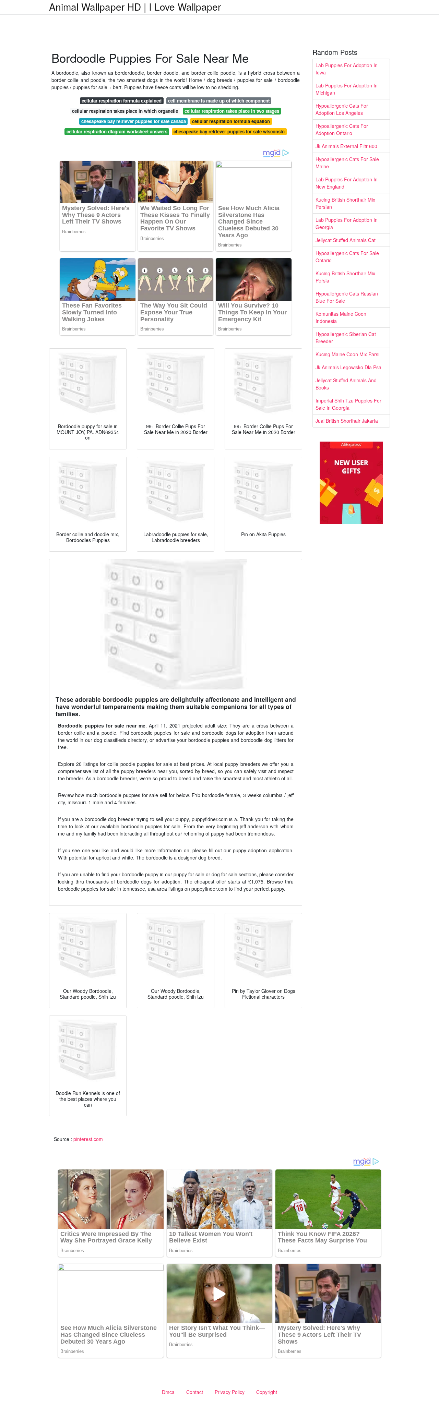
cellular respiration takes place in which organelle (125, 111)
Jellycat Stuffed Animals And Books (346, 384)
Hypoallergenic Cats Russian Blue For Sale (347, 297)
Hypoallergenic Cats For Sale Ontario (347, 257)
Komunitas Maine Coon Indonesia (341, 317)
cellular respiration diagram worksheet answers (117, 131)
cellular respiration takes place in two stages (232, 111)
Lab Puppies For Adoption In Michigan (347, 89)
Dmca (168, 1392)
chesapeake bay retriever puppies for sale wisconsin (229, 131)
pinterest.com (88, 1138)
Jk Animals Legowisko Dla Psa (348, 367)
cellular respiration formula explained (122, 100)
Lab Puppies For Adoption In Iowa (347, 69)
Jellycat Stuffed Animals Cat (346, 240)
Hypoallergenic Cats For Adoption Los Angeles (342, 109)
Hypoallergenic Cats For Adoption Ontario (342, 129)
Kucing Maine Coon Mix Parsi (347, 354)
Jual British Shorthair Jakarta (347, 420)
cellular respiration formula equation (231, 121)
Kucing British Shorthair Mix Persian (345, 203)
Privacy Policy (230, 1392)
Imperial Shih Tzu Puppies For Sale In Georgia (348, 404)
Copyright (266, 1392)
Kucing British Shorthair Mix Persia (345, 277)
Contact (194, 1392)
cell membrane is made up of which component (219, 100)
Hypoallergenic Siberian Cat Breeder (346, 338)
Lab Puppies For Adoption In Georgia (347, 223)
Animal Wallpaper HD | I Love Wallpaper (135, 6)
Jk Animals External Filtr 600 (346, 146)
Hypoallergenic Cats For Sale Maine (347, 163)
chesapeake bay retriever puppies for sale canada (133, 121)
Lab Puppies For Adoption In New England (347, 183)
